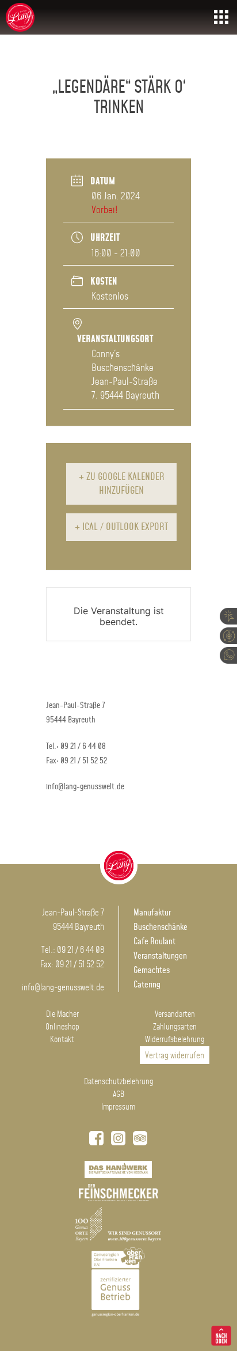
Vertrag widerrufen (174, 1056)
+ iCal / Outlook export (121, 527)
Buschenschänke (160, 927)
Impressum (118, 1107)
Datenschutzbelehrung (118, 1082)
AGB (118, 1094)
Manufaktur (152, 913)
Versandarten (175, 1014)
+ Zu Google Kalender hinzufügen (122, 484)
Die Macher (62, 1014)
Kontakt (62, 1040)
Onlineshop (62, 1027)
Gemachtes (151, 970)
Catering (146, 985)
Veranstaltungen (160, 956)
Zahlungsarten (175, 1027)
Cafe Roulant (154, 942)
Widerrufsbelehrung (174, 1040)
